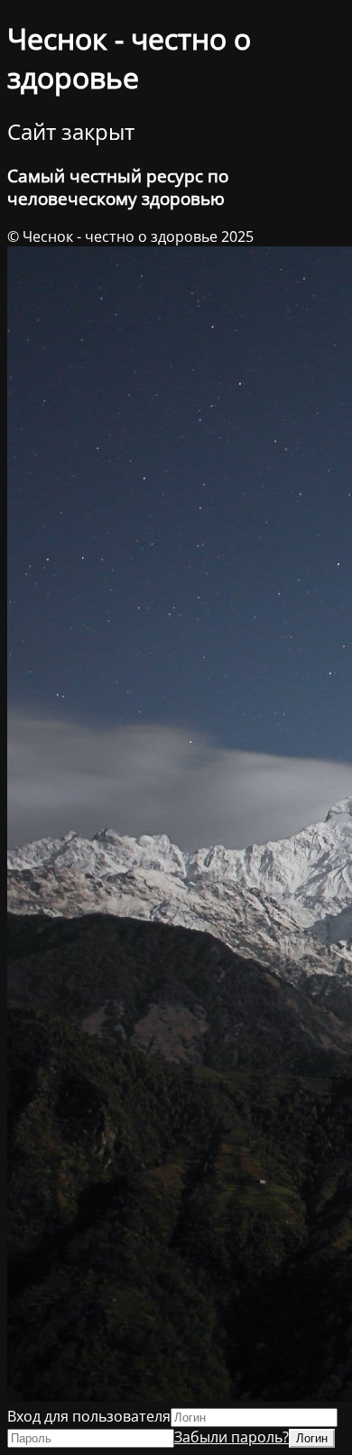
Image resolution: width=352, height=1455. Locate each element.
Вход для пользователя (89, 1416)
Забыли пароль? (231, 1437)
